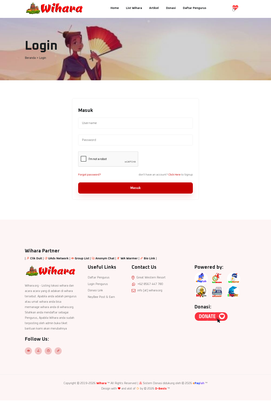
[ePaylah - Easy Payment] (201, 278)
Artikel (154, 8)
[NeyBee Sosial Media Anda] (201, 292)
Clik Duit (36, 258)
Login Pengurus (98, 284)
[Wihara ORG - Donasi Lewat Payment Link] (211, 317)
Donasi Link (95, 290)
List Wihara (134, 8)
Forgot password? (89, 174)
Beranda (30, 57)
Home (115, 8)
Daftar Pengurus (194, 8)
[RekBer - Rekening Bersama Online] (233, 292)
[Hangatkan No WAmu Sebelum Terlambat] (217, 278)
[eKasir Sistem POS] (217, 292)
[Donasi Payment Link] (235, 8)
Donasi (171, 8)
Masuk (135, 188)
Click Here (174, 174)
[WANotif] (233, 278)
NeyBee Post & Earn (101, 296)
